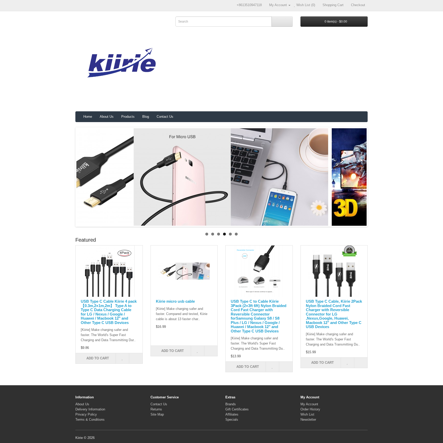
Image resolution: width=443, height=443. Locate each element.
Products (128, 117)
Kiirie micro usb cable (175, 301)
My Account (309, 404)
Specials (231, 419)
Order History (310, 409)
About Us (107, 117)
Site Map (157, 414)
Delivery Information (90, 409)
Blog (145, 117)
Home (87, 117)
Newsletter (308, 419)
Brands (230, 404)
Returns (156, 409)
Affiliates (231, 414)
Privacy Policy (86, 414)
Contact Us (165, 117)
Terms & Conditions (90, 419)
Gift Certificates (237, 409)
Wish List (307, 414)
